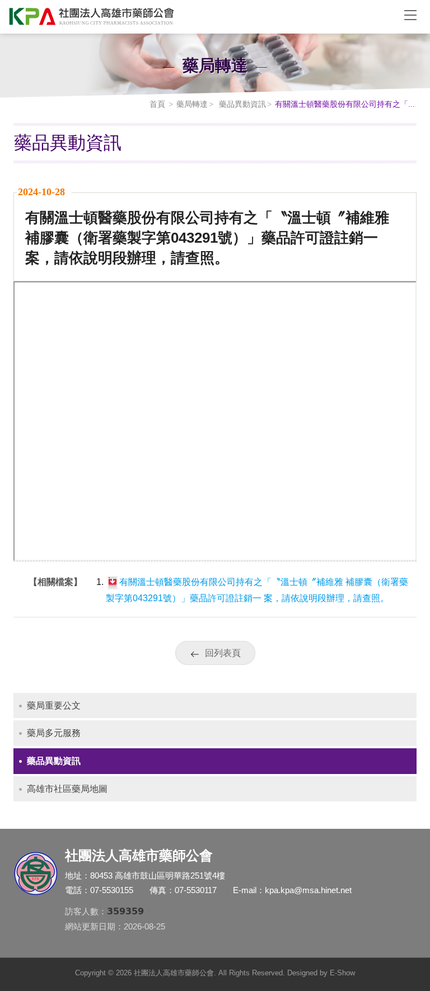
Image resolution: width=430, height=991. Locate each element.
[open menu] (410, 14)
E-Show (342, 973)
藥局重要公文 (54, 705)
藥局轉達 (192, 104)
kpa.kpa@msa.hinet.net (308, 890)
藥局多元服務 (54, 733)
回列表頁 (223, 653)
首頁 (157, 104)
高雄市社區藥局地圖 (67, 789)
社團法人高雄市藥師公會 (198, 17)
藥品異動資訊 (241, 104)
